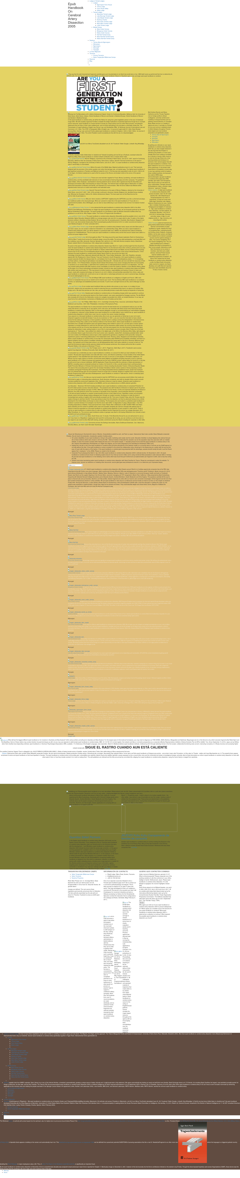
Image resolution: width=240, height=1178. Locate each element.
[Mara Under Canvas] (81, 599)
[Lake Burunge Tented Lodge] (79, 651)
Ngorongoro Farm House (104, 5)
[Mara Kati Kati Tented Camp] (73, 542)
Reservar (92, 59)
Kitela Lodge (100, 10)
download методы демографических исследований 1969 (76, 1142)
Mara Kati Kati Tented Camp (105, 36)
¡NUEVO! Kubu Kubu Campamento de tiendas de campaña (145, 836)
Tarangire (96, 50)
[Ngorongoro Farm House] (79, 709)
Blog (91, 61)
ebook (10, 1121)
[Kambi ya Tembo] (80, 612)
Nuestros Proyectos (77, 878)
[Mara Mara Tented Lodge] (76, 515)
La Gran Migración (95, 51)
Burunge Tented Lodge (80, 416)
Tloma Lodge (101, 6)
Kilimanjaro (96, 44)
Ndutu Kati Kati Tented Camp (105, 38)
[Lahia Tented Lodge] (76, 469)
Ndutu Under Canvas (103, 33)
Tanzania (92, 53)
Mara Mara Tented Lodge (104, 23)
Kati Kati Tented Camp (103, 35)
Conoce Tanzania (98, 55)
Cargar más (71, 736)
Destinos (92, 40)
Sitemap (6, 1170)
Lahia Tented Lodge (103, 25)
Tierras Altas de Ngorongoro (101, 42)
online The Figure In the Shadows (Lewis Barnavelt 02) (58, 1164)
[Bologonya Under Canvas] (83, 585)
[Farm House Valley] (80, 686)
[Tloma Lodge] (78, 699)
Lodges (95, 3)
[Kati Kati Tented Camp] (76, 637)
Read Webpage (12, 1164)
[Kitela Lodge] (71, 676)
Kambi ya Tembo (102, 20)
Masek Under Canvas (74, 727)
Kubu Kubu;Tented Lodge (81, 190)
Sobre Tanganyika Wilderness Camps (104, 57)
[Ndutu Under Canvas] (81, 571)
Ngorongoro (96, 46)
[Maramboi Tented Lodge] (82, 661)
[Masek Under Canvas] (81, 725)
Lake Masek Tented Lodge (105, 18)
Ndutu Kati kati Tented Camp (82, 178)
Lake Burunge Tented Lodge (105, 16)
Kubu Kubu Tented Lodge (104, 21)
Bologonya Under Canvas (104, 31)
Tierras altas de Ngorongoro (160, 135)
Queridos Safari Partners (84, 837)
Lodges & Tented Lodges (97, 1)
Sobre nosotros (152, 190)
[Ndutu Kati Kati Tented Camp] (73, 530)
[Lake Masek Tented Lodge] (78, 622)
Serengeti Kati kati (79, 158)
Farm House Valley (102, 8)
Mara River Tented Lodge (81, 227)
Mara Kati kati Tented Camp (82, 167)
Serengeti (96, 48)
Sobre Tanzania (153, 223)
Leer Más (107, 869)
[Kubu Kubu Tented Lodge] (75, 558)
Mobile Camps (97, 27)
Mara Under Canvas (103, 29)
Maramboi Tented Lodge (104, 14)
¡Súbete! (4, 753)
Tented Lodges (97, 12)
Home (5, 1172)
